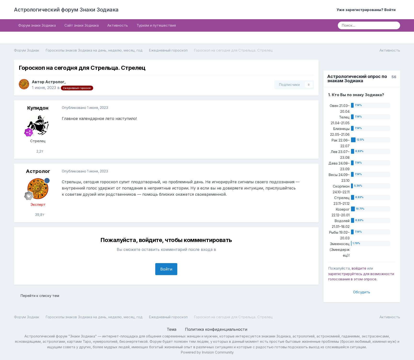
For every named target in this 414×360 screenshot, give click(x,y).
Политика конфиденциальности (216, 329)
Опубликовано (85, 107)
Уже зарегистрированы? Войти (367, 9)
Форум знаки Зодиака (37, 25)
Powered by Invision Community (207, 352)
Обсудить (361, 292)
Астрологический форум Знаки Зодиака (66, 9)
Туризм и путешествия (156, 25)
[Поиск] (395, 25)
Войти (166, 269)
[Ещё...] (310, 108)
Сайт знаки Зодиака (81, 25)
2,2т (39, 151)
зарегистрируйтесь (345, 273)
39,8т (39, 214)
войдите (359, 268)
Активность (117, 25)
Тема (172, 329)
